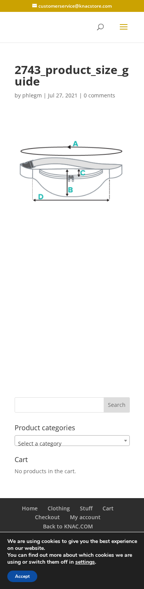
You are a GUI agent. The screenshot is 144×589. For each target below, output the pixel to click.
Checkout (47, 517)
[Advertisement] (72, 306)
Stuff (86, 508)
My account (85, 517)
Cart (108, 508)
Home (30, 508)
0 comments (99, 95)
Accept (22, 576)
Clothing (59, 508)
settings (85, 562)
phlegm (32, 95)
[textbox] (72, 444)
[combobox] (72, 440)
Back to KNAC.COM (68, 526)
